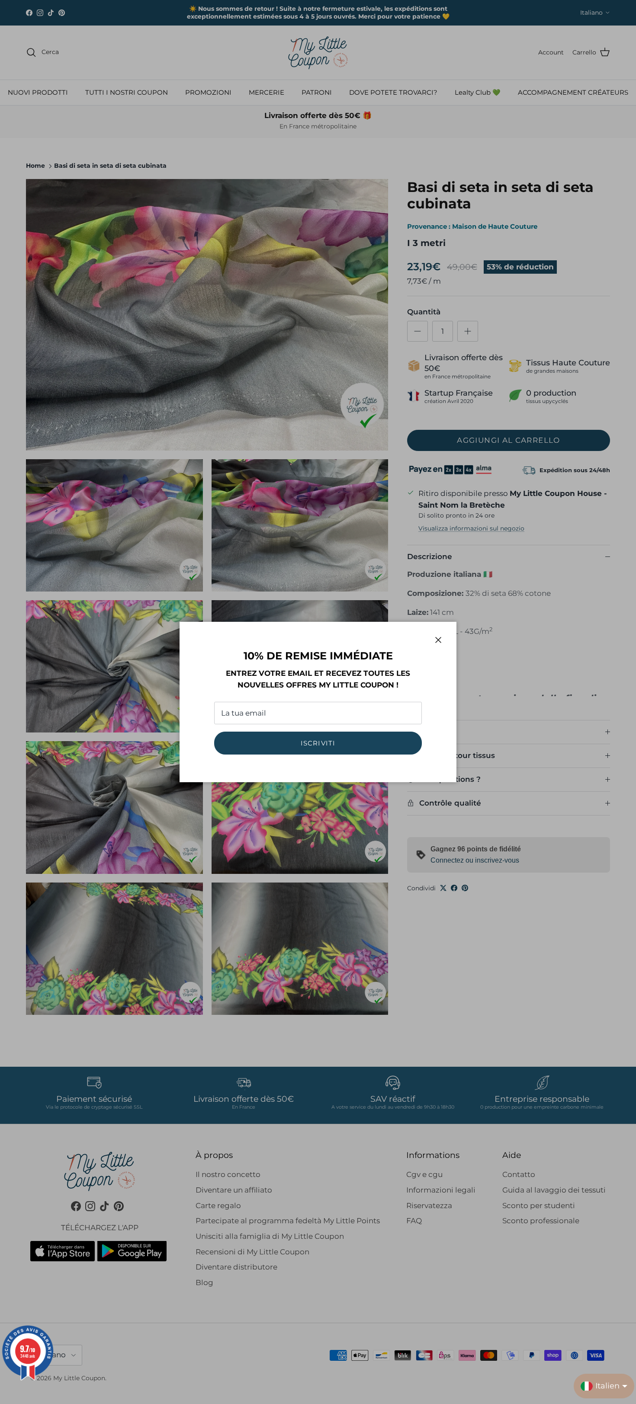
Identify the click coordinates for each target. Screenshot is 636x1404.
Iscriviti (318, 743)
